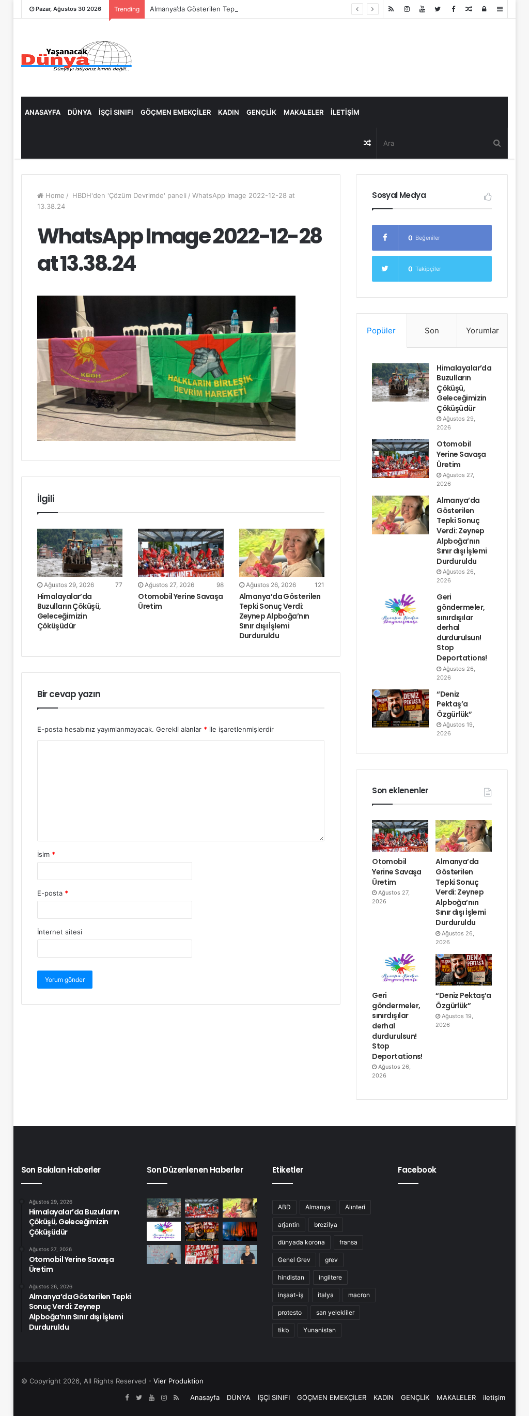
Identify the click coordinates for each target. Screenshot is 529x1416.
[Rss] (391, 9)
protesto (290, 1312)
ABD (284, 1207)
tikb (283, 1330)
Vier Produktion (178, 1381)
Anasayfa (42, 112)
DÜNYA (79, 112)
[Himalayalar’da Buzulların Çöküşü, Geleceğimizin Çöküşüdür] (80, 553)
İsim (46, 854)
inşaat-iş (290, 1295)
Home (54, 195)
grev (331, 1260)
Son (432, 330)
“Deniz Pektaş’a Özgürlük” (454, 704)
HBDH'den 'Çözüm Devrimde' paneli (128, 195)
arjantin (289, 1224)
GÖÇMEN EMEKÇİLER (176, 112)
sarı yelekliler (335, 1312)
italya (326, 1295)
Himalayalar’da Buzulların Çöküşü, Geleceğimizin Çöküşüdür (69, 611)
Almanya (318, 1207)
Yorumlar (482, 330)
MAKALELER (303, 112)
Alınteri (355, 1207)
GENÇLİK (261, 112)
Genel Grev (294, 1260)
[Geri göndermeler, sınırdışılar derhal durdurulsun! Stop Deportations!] (400, 611)
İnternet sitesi (59, 932)
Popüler (381, 330)
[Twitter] (437, 9)
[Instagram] (406, 9)
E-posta (52, 893)
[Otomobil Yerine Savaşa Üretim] (181, 553)
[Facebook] (453, 9)
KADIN (228, 112)
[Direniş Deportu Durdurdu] (164, 1254)
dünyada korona (301, 1242)
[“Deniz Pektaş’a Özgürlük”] (400, 708)
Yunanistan (319, 1330)
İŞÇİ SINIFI (116, 112)
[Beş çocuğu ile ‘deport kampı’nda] (240, 1254)
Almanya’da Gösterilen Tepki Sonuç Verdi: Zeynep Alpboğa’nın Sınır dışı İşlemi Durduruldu (292, 9)
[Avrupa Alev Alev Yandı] (240, 1231)
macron (359, 1295)
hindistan (291, 1277)
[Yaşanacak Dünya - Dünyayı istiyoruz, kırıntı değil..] (76, 57)
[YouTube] (422, 9)
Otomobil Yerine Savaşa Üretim (180, 601)
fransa (348, 1242)
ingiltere (330, 1277)
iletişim (345, 112)
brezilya (325, 1224)
